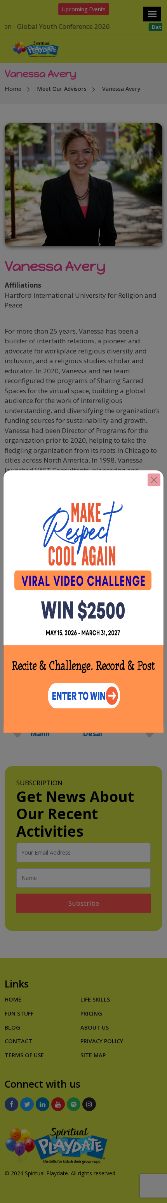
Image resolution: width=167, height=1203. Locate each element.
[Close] (154, 479)
